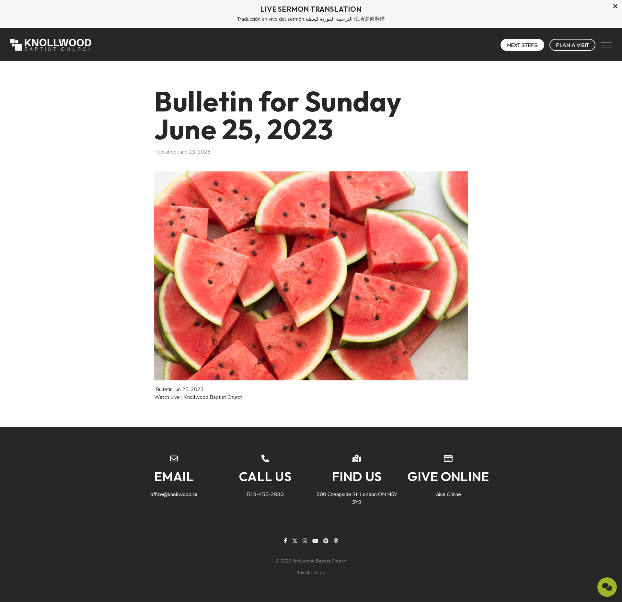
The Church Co (311, 572)
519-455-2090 (265, 494)
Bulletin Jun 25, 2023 (180, 389)
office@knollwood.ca (173, 494)
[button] (606, 45)
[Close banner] (615, 7)
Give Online (448, 494)
